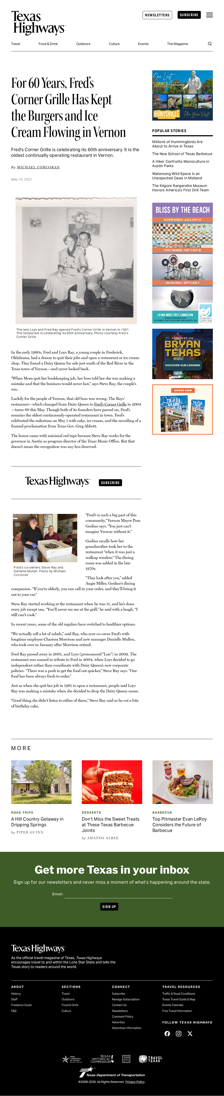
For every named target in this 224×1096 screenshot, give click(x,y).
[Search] (210, 44)
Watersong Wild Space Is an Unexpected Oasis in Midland (177, 175)
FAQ (13, 1011)
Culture (114, 44)
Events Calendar (173, 1005)
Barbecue (162, 812)
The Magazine (177, 44)
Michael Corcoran (38, 167)
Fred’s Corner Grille (110, 404)
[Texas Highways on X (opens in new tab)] (190, 1033)
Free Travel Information (177, 1011)
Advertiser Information (126, 1028)
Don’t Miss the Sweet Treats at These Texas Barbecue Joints (111, 824)
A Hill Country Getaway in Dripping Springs (37, 822)
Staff (14, 999)
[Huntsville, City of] (182, 119)
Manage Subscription (126, 999)
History (16, 994)
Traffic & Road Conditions (178, 994)
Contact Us (119, 1005)
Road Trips (22, 812)
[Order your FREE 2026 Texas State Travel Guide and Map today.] (182, 433)
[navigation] (209, 15)
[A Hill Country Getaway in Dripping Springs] (41, 802)
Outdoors (83, 44)
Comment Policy (122, 1016)
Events (143, 44)
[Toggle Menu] (209, 15)
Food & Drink (48, 44)
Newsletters (157, 15)
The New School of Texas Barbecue (182, 154)
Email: (57, 894)
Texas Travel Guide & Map (178, 999)
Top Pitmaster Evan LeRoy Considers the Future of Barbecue (179, 824)
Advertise (118, 1022)
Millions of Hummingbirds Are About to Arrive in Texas (177, 144)
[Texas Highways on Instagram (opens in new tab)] (178, 1033)
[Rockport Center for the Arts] (182, 322)
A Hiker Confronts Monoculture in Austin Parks (180, 163)
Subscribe (189, 15)
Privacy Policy (135, 1082)
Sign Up (109, 906)
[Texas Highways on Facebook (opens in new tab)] (167, 1033)
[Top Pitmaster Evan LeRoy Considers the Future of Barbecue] (182, 802)
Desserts (91, 812)
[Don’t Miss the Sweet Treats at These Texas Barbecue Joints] (112, 802)
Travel (15, 44)
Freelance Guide (21, 1005)
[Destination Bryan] (182, 377)
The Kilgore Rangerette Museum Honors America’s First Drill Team (180, 187)
